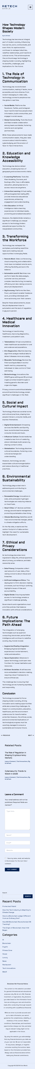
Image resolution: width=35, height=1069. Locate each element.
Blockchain (6, 943)
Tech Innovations (22, 761)
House (4, 954)
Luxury (5, 957)
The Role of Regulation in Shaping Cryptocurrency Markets (15, 755)
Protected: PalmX (9, 906)
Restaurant (6, 965)
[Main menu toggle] (30, 7)
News (4, 961)
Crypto (5, 947)
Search (4, 893)
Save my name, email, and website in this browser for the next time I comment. (17, 861)
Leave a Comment (10, 761)
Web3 (4, 972)
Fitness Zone (7, 950)
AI (3, 940)
